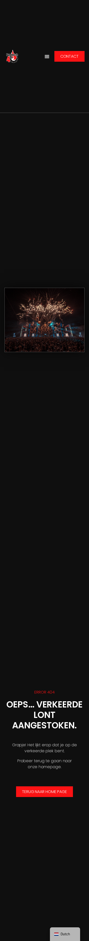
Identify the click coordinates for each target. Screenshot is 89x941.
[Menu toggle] (46, 56)
